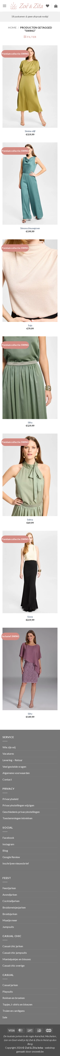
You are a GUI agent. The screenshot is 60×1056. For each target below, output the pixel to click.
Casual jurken (10, 985)
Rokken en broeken (13, 997)
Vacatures (8, 753)
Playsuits (7, 991)
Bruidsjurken (9, 913)
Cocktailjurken (11, 900)
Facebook (8, 837)
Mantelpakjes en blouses (16, 959)
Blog (5, 850)
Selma (30, 519)
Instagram (8, 844)
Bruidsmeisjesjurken (14, 907)
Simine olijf (30, 131)
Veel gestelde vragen (14, 766)
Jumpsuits (8, 926)
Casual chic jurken (12, 946)
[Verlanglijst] (47, 6)
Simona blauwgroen (30, 228)
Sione (30, 616)
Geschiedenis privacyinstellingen (21, 811)
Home (12, 27)
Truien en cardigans (13, 1010)
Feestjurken (9, 888)
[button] (4, 6)
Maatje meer (9, 920)
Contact (7, 779)
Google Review (11, 857)
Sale (4, 1017)
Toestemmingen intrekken (17, 818)
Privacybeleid (10, 799)
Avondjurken (9, 894)
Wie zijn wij (9, 747)
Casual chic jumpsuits (14, 952)
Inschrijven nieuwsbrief (15, 863)
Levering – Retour (12, 760)
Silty (30, 713)
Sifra (30, 422)
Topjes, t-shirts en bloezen (17, 1004)
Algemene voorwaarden (16, 772)
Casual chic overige (13, 965)
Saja (30, 325)
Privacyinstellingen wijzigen (18, 805)
